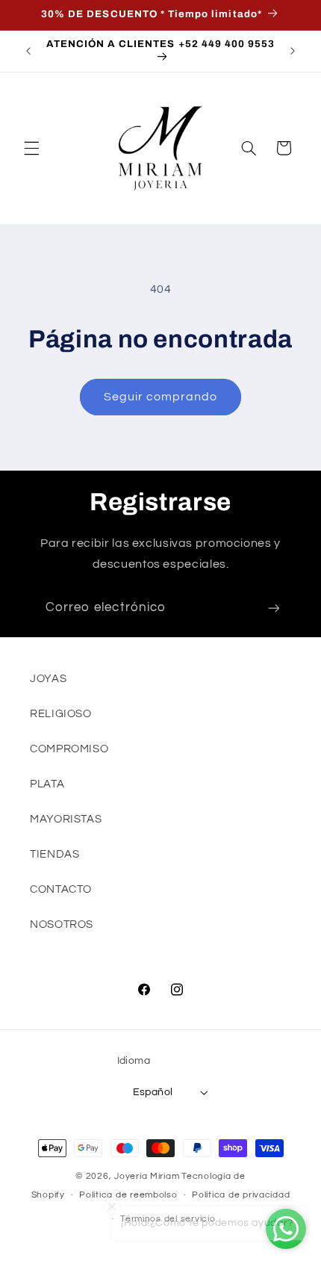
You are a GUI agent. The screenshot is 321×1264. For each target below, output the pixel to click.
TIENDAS (54, 854)
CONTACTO (61, 889)
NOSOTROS (61, 924)
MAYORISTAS (66, 819)
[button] (31, 148)
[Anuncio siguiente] (292, 50)
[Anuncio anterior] (28, 50)
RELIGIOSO (61, 713)
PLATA (47, 784)
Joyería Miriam (146, 1176)
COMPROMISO (69, 749)
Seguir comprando (161, 397)
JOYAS (48, 678)
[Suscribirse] (274, 608)
